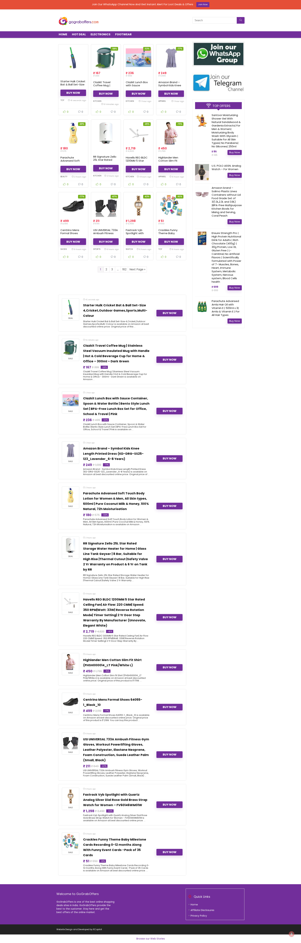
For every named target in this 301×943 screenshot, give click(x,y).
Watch (129, 249)
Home (63, 34)
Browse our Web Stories (150, 938)
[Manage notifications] (291, 934)
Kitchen (97, 101)
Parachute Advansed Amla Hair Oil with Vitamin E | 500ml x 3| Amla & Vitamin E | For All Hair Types (226, 308)
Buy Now (73, 93)
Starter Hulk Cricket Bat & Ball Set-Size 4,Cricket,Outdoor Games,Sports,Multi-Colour (115, 310)
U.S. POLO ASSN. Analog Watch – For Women (226, 167)
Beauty (63, 176)
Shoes (63, 249)
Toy (62, 100)
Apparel (162, 101)
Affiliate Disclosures (202, 910)
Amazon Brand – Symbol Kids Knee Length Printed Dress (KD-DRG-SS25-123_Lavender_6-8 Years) (113, 453)
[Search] (241, 20)
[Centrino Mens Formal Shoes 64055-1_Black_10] (73, 205)
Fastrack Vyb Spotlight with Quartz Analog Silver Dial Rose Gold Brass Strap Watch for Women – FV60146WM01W (115, 800)
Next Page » (137, 269)
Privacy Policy (199, 915)
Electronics (100, 34)
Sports (97, 249)
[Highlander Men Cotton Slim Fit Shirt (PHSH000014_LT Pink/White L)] (171, 133)
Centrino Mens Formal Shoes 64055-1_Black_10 (72, 233)
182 (124, 269)
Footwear (123, 34)
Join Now (203, 4)
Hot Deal (79, 34)
